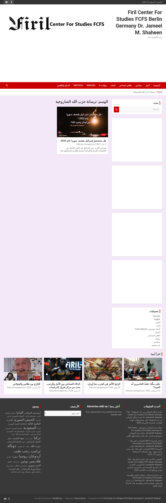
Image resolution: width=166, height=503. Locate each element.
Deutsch (78, 85)
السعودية (29, 428)
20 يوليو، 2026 (114, 387)
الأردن (39, 416)
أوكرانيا (13, 413)
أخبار (148, 85)
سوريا (15, 456)
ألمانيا (19, 412)
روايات (104, 85)
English (91, 85)
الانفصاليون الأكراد (30, 416)
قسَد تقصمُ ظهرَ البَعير (135, 436)
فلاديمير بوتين (31, 461)
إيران (7, 413)
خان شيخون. (21, 446)
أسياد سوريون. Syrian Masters (147, 329)
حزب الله (36, 446)
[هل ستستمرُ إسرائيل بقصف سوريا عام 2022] (82, 122)
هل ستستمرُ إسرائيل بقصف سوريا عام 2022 (83, 140)
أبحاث (112, 85)
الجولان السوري (18, 416)
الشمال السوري (17, 428)
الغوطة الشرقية (19, 431)
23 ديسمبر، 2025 (33, 387)
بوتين (13, 434)
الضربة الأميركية (30, 431)
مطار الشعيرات (14, 469)
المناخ (157, 332)
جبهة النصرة (18, 438)
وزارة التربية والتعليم (17, 472)
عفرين (9, 457)
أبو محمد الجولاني (32, 413)
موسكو (27, 472)
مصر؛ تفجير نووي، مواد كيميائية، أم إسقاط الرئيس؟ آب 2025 (144, 452)
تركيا (37, 438)
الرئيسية (156, 85)
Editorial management (86, 144)
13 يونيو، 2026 (74, 391)
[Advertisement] (83, 60)
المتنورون (33, 434)
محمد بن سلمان (21, 466)
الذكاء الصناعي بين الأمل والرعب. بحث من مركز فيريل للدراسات (63, 385)
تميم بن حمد (29, 438)
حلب (27, 446)
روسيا (23, 456)
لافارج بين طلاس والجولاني (26, 383)
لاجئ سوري (34, 465)
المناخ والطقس (63, 85)
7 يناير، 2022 (101, 144)
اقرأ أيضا (155, 354)
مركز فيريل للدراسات (31, 469)
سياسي (138, 85)
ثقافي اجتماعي (125, 85)
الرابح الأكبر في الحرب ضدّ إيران (104, 383)
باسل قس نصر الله (22, 434)
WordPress (57, 498)
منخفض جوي (36, 472)
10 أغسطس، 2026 (153, 391)
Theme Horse (80, 498)
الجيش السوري (24, 420)
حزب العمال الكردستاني (16, 442)
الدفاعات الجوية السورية (17, 424)
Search (116, 109)
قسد (9, 461)
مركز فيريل (10, 466)
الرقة (39, 428)
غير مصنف (155, 345)
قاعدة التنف (16, 462)
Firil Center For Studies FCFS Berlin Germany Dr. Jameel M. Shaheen (132, 498)
